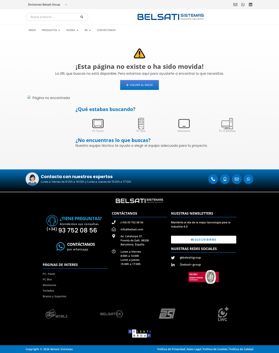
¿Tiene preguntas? (81, 218)
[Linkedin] (250, 4)
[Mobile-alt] (225, 179)
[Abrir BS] (90, 30)
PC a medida (227, 131)
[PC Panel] (98, 123)
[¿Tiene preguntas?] (52, 220)
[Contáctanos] (60, 246)
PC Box (140, 131)
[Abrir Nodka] (77, 30)
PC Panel (98, 131)
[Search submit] (82, 17)
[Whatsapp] (243, 4)
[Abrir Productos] (59, 30)
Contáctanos (81, 244)
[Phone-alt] (213, 179)
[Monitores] (184, 123)
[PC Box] (141, 123)
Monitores (184, 131)
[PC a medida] (227, 123)
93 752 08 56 (71, 230)
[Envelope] (235, 4)
